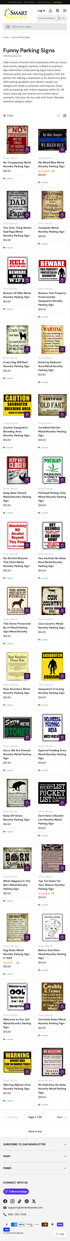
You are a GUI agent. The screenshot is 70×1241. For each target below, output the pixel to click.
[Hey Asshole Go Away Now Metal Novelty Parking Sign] (52, 535)
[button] (57, 10)
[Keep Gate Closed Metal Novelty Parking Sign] (17, 470)
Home (6, 37)
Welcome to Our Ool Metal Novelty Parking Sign (17, 1023)
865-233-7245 (17, 1214)
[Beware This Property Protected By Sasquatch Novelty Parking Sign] (52, 270)
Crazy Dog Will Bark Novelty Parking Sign (16, 364)
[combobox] (35, 26)
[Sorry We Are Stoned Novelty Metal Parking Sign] (17, 727)
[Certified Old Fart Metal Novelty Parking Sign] (52, 405)
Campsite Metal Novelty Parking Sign (51, 229)
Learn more (57, 2)
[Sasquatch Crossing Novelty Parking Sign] (52, 666)
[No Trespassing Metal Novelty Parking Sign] (17, 140)
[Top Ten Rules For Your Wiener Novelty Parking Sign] (52, 858)
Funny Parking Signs (21, 37)
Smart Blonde (17, 1233)
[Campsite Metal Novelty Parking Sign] (52, 205)
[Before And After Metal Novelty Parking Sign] (52, 927)
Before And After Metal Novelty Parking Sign (52, 954)
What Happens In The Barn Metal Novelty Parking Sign (16, 885)
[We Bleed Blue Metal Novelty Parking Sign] (52, 140)
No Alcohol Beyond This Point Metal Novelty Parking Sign (16, 562)
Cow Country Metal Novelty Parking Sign (51, 625)
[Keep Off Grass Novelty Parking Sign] (17, 793)
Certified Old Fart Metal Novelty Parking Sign (52, 431)
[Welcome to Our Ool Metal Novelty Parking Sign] (17, 997)
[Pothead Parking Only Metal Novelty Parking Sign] (52, 470)
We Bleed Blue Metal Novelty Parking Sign (51, 164)
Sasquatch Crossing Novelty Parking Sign (51, 691)
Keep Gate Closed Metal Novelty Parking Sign (17, 496)
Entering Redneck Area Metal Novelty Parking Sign (50, 366)
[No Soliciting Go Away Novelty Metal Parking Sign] (52, 1062)
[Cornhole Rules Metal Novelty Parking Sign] (52, 997)
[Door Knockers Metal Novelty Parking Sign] (17, 666)
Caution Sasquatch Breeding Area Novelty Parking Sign (16, 431)
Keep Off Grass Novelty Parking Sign (16, 817)
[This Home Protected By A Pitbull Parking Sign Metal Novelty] (17, 601)
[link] (13, 1117)
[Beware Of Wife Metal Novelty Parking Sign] (17, 270)
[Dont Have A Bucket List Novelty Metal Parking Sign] (52, 793)
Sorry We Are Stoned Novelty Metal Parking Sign (17, 754)
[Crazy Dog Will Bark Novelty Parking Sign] (17, 339)
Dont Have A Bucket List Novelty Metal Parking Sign (50, 819)
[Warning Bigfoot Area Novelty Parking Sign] (17, 1062)
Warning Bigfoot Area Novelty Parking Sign (16, 1086)
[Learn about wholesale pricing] (64, 18)
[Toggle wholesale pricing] (58, 18)
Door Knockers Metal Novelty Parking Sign (16, 691)
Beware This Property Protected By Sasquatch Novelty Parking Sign (52, 299)
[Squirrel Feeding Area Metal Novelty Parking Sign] (52, 727)
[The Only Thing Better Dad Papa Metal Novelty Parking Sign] (17, 205)
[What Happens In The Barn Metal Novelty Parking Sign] (17, 858)
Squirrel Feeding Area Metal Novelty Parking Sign (52, 754)
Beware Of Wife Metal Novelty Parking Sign (17, 295)
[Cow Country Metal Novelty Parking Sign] (52, 601)
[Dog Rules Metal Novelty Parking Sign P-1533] (17, 927)
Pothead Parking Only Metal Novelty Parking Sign (52, 496)
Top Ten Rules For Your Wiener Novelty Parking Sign (51, 885)
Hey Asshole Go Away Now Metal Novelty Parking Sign (52, 562)
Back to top (35, 1131)
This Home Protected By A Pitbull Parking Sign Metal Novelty (17, 627)
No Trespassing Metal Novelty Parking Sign (17, 164)
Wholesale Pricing (46, 18)
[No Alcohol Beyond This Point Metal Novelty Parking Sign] (17, 535)
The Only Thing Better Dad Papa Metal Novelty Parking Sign (17, 231)
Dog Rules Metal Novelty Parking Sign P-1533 (16, 954)
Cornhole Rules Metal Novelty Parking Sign (52, 1021)
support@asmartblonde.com (25, 1207)
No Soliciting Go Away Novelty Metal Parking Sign (52, 1088)
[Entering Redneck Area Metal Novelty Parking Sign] (52, 339)
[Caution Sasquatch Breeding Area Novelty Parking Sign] (17, 405)
